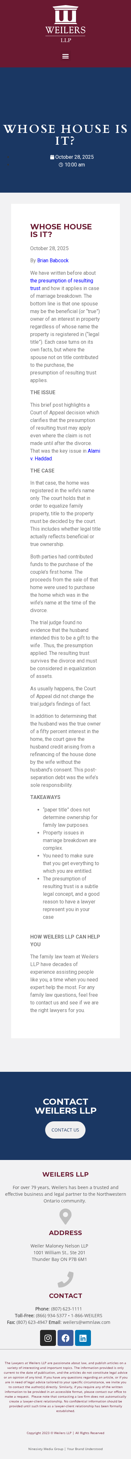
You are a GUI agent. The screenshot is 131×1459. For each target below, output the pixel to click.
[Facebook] (65, 1338)
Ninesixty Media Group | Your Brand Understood (65, 1449)
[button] (65, 55)
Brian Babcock (53, 260)
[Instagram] (48, 1338)
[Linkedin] (83, 1338)
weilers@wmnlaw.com (86, 1322)
